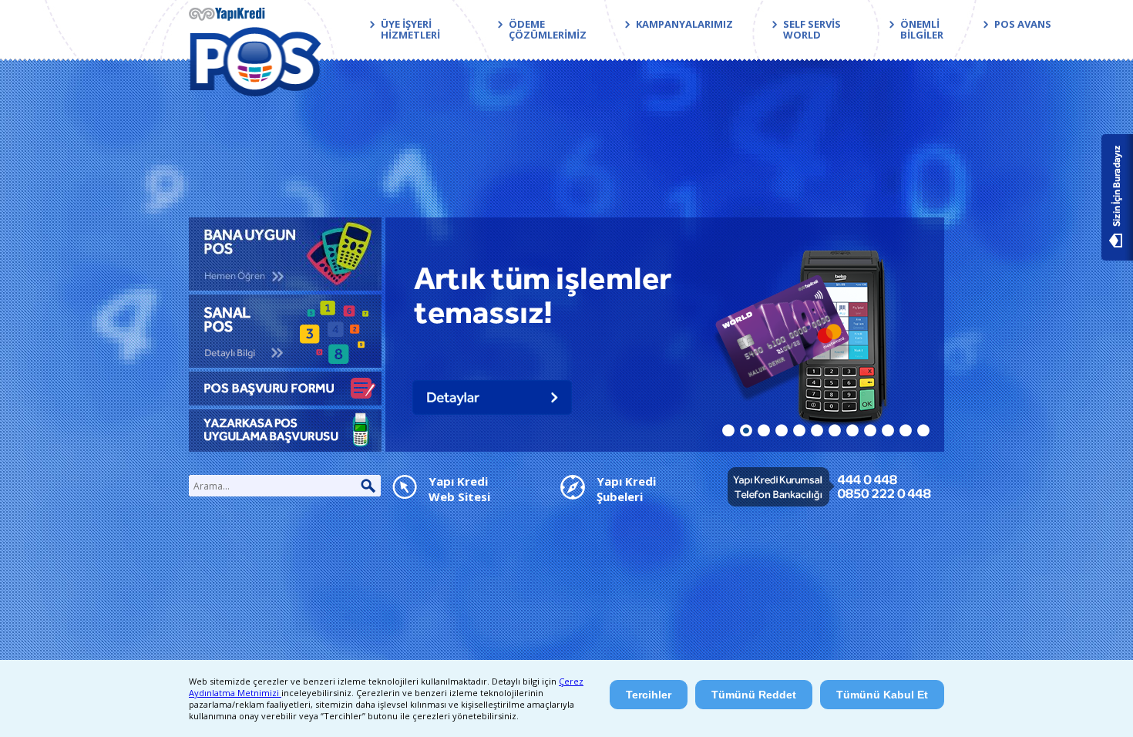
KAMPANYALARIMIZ (684, 24)
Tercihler (648, 694)
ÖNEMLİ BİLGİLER (921, 29)
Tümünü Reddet (753, 694)
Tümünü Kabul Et (882, 694)
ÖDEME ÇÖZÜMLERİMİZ (548, 29)
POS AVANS (1022, 24)
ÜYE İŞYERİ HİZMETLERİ (410, 29)
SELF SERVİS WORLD (812, 29)
